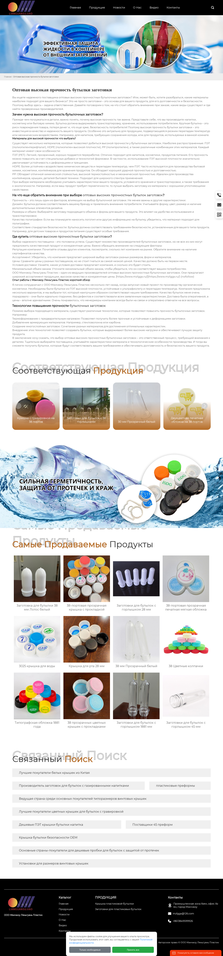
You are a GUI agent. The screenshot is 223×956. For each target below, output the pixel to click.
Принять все (133, 950)
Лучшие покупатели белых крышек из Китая (54, 773)
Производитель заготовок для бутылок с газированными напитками (74, 785)
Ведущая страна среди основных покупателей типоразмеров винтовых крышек (83, 798)
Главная (8, 77)
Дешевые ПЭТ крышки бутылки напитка (51, 824)
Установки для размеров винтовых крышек (53, 863)
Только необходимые (90, 950)
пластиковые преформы (175, 785)
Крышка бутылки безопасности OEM (48, 837)
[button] (205, 406)
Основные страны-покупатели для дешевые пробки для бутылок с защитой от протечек (89, 850)
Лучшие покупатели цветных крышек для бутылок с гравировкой (71, 811)
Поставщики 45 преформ (152, 824)
